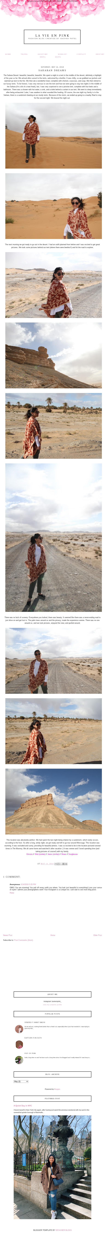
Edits (58, 57)
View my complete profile (52, 1004)
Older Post (97, 935)
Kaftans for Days (33, 1038)
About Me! (43, 54)
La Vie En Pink (52, 36)
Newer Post (7, 935)
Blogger (57, 1089)
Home (8, 54)
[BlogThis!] (58, 864)
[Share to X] (61, 864)
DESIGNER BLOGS (64, 1230)
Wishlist (62, 54)
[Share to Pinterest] (66, 864)
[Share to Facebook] (63, 864)
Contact (81, 54)
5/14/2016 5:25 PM (28, 884)
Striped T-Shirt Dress (35, 1022)
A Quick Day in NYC (23, 1106)
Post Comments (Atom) (23, 940)
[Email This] (55, 864)
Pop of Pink (30, 1053)
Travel (24, 54)
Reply (12, 893)
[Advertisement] (52, 967)
